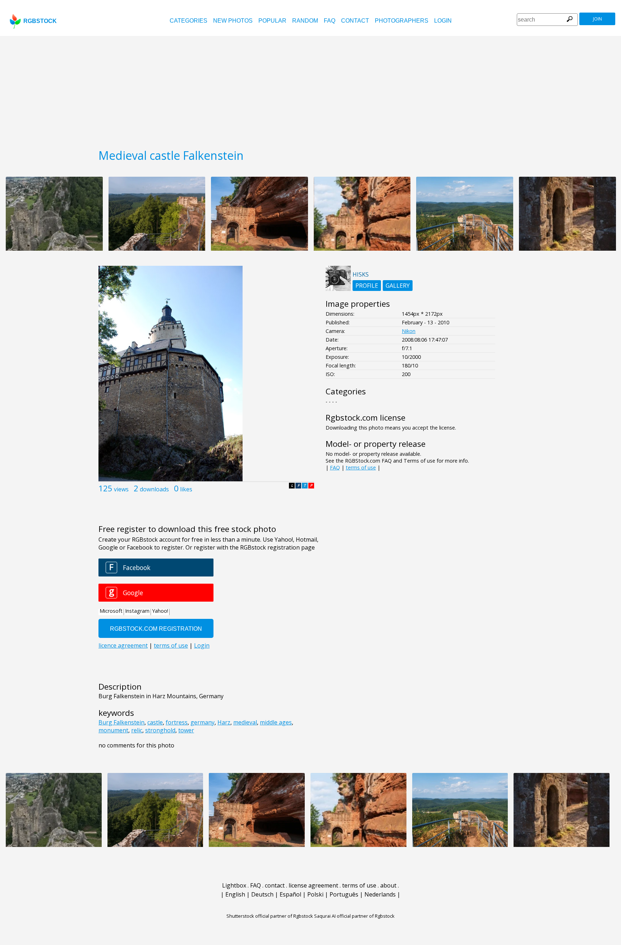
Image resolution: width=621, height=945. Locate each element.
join (597, 19)
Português (344, 894)
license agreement (313, 885)
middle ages (276, 722)
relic (136, 730)
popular (272, 21)
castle (155, 722)
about (388, 885)
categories (188, 21)
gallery (398, 285)
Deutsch (262, 894)
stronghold (160, 730)
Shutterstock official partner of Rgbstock (269, 916)
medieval (245, 722)
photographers (401, 21)
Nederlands (380, 894)
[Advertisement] (310, 90)
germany (202, 722)
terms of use (361, 467)
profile (366, 285)
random (305, 21)
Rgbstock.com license (365, 417)
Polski (315, 894)
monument (113, 730)
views (121, 489)
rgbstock (40, 21)
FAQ (329, 21)
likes (186, 489)
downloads (154, 489)
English (235, 894)
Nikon (408, 331)
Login (443, 21)
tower (186, 730)
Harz (223, 722)
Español (290, 894)
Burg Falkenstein (121, 722)
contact (355, 21)
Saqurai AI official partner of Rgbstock (354, 916)
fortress (177, 722)
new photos (233, 21)
